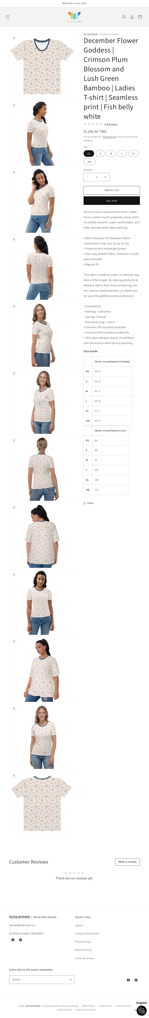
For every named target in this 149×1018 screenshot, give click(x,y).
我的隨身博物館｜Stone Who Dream (42, 1006)
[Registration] (70, 979)
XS (88, 153)
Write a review (127, 861)
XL (133, 153)
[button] (8, 17)
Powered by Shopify (69, 1006)
